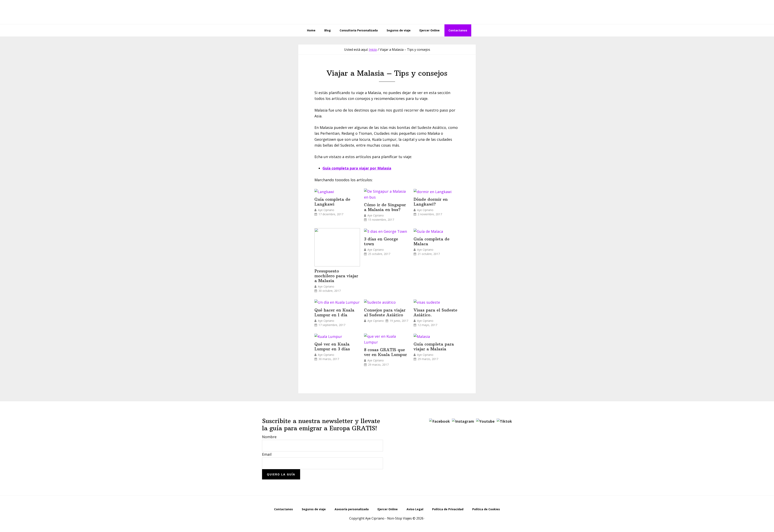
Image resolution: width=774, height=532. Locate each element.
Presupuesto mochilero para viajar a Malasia (336, 276)
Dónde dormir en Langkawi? (431, 202)
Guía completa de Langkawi (332, 202)
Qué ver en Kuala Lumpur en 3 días (332, 346)
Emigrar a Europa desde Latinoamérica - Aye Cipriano (387, 12)
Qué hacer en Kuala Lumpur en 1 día (334, 312)
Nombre (269, 436)
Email (267, 454)
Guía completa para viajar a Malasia (434, 346)
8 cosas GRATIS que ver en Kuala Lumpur (385, 352)
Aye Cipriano (326, 210)
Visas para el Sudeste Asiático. (435, 312)
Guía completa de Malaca (431, 241)
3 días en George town (381, 241)
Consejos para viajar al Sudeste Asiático (385, 312)
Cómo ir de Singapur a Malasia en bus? (385, 207)
